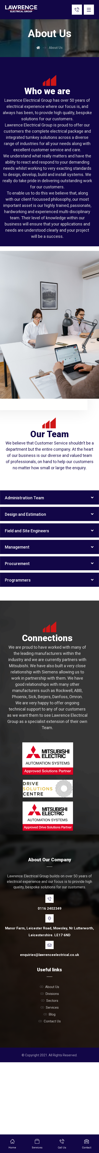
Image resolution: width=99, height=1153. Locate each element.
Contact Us (52, 1021)
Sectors (52, 1001)
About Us (52, 987)
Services (52, 1007)
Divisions (52, 994)
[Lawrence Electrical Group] (21, 8)
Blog (52, 1014)
